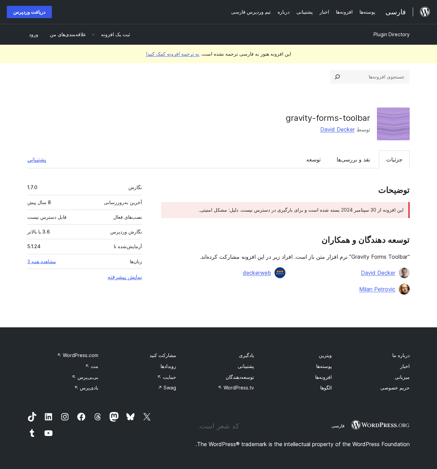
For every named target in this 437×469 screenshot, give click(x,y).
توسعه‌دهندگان (240, 377)
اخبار (405, 366)
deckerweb (257, 272)
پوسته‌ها (324, 366)
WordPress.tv (236, 387)
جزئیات (394, 159)
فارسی (338, 425)
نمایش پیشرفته (125, 276)
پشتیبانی (36, 159)
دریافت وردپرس (29, 12)
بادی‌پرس (86, 387)
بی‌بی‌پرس (85, 377)
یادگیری (246, 355)
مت (91, 366)
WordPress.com (77, 355)
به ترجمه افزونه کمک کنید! (172, 54)
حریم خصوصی (395, 387)
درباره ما (401, 355)
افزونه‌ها (323, 377)
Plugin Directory (391, 34)
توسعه (313, 159)
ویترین (325, 355)
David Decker (337, 129)
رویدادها (168, 366)
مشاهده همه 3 (41, 261)
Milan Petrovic (377, 289)
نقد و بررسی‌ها (353, 159)
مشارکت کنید (163, 355)
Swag (167, 387)
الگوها (326, 387)
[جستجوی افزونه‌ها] (337, 77)
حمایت (166, 377)
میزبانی (402, 377)
